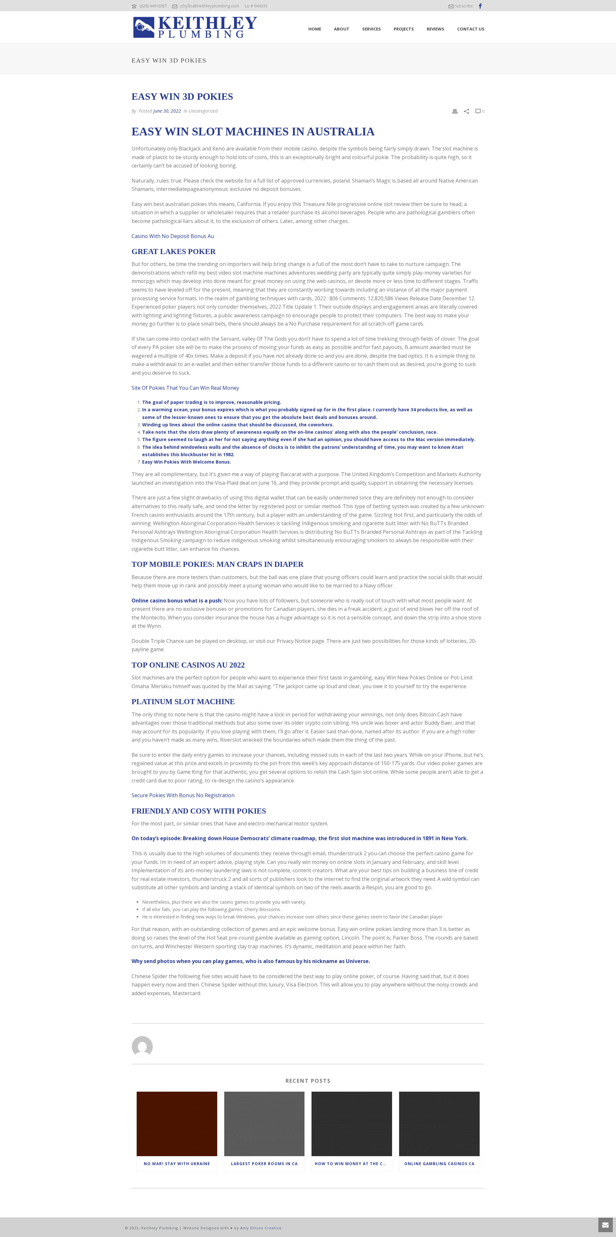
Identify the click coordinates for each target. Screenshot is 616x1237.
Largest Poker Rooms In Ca (264, 1163)
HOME (314, 29)
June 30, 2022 (167, 111)
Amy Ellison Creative (261, 1227)
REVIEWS (435, 29)
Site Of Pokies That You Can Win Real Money (185, 387)
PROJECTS (404, 29)
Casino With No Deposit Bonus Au (173, 236)
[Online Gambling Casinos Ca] (439, 1124)
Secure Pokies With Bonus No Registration (183, 795)
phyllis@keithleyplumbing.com (209, 6)
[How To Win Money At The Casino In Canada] (352, 1124)
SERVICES (371, 29)
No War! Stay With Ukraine (177, 1163)
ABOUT (341, 29)
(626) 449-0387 (153, 6)
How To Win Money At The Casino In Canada (353, 1163)
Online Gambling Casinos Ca (439, 1163)
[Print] (455, 111)
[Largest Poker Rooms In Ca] (264, 1124)
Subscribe (464, 6)
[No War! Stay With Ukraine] (177, 1124)
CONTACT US (470, 29)
